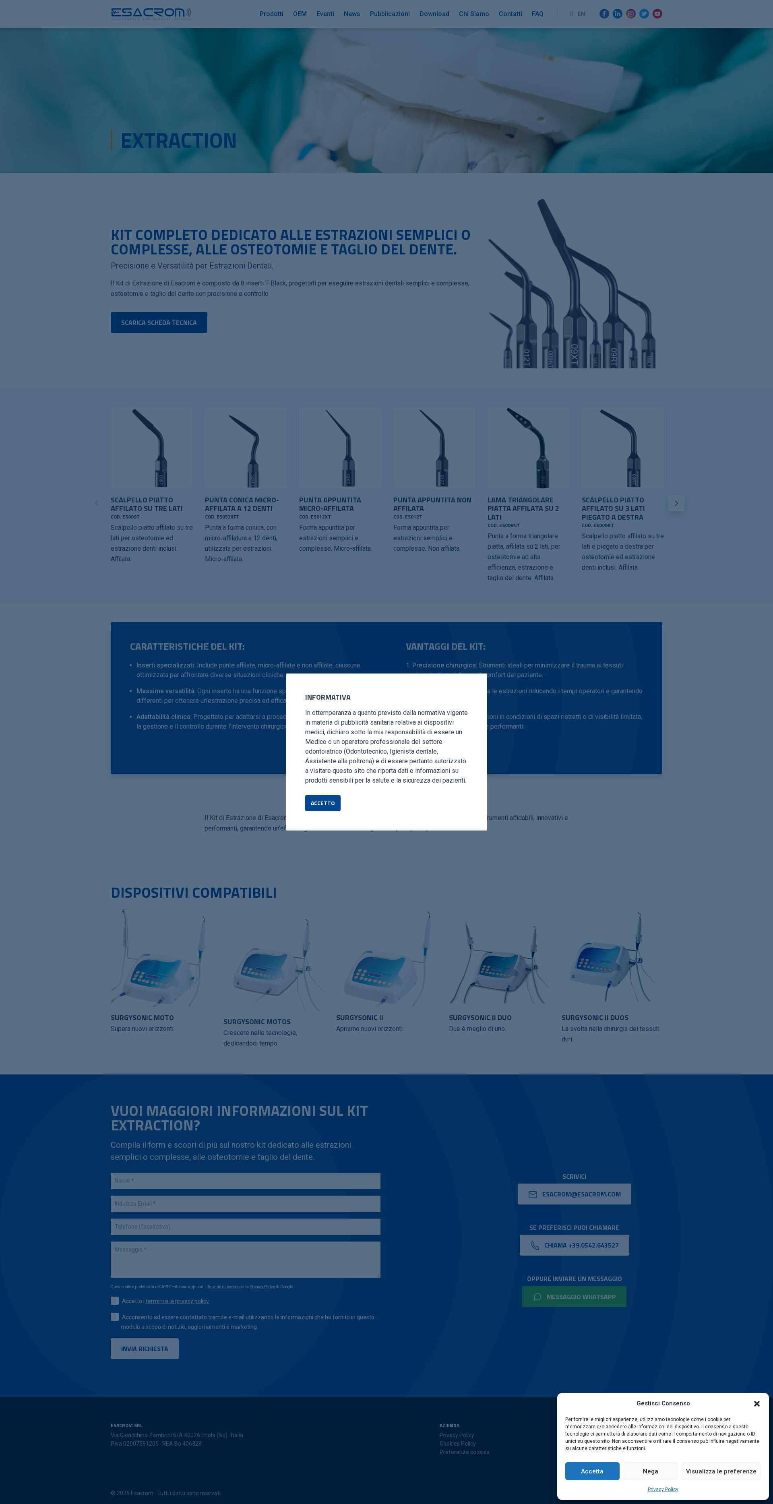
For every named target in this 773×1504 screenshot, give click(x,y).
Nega (650, 1471)
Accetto (323, 803)
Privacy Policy (663, 1489)
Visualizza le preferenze (721, 1471)
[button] (757, 1403)
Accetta (592, 1471)
